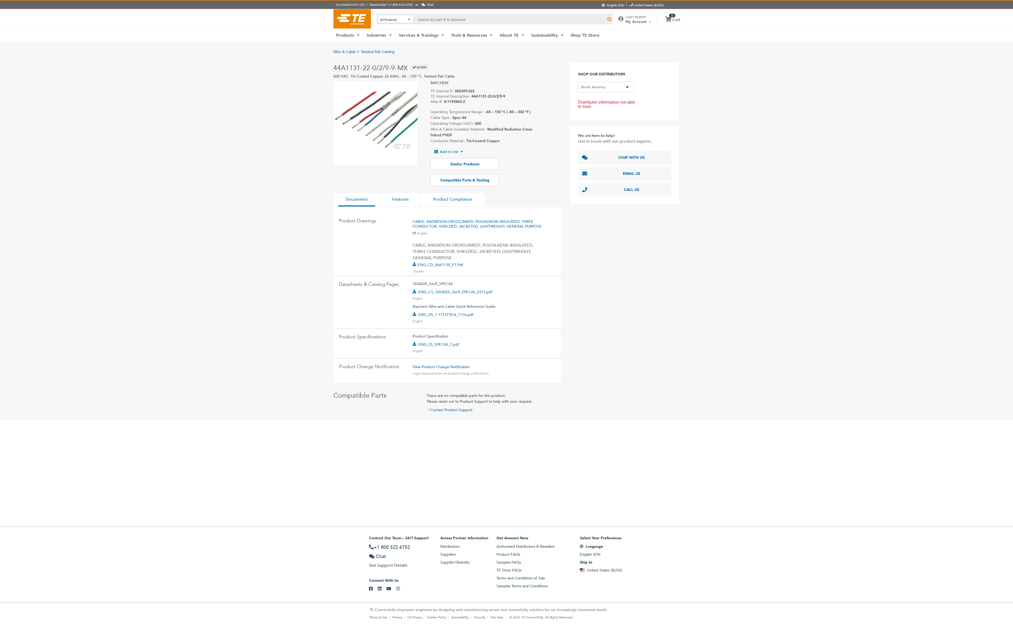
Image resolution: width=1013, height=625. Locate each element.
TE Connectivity (352, 18)
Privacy (397, 617)
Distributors (450, 546)
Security (479, 617)
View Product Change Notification (441, 366)
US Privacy (414, 617)
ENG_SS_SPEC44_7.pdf (438, 344)
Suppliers (448, 554)
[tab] (356, 200)
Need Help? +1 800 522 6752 (391, 4)
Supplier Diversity (455, 562)
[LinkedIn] (382, 588)
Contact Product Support (451, 409)
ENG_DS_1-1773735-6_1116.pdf (446, 314)
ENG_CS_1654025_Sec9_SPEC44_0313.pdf (455, 292)
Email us (631, 173)
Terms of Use (378, 617)
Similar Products (464, 164)
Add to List (449, 151)
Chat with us (631, 157)
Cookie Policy (436, 617)
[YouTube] (391, 588)
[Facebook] (373, 588)
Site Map (496, 617)
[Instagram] (400, 588)
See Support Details (388, 565)
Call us (631, 189)
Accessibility (460, 617)
